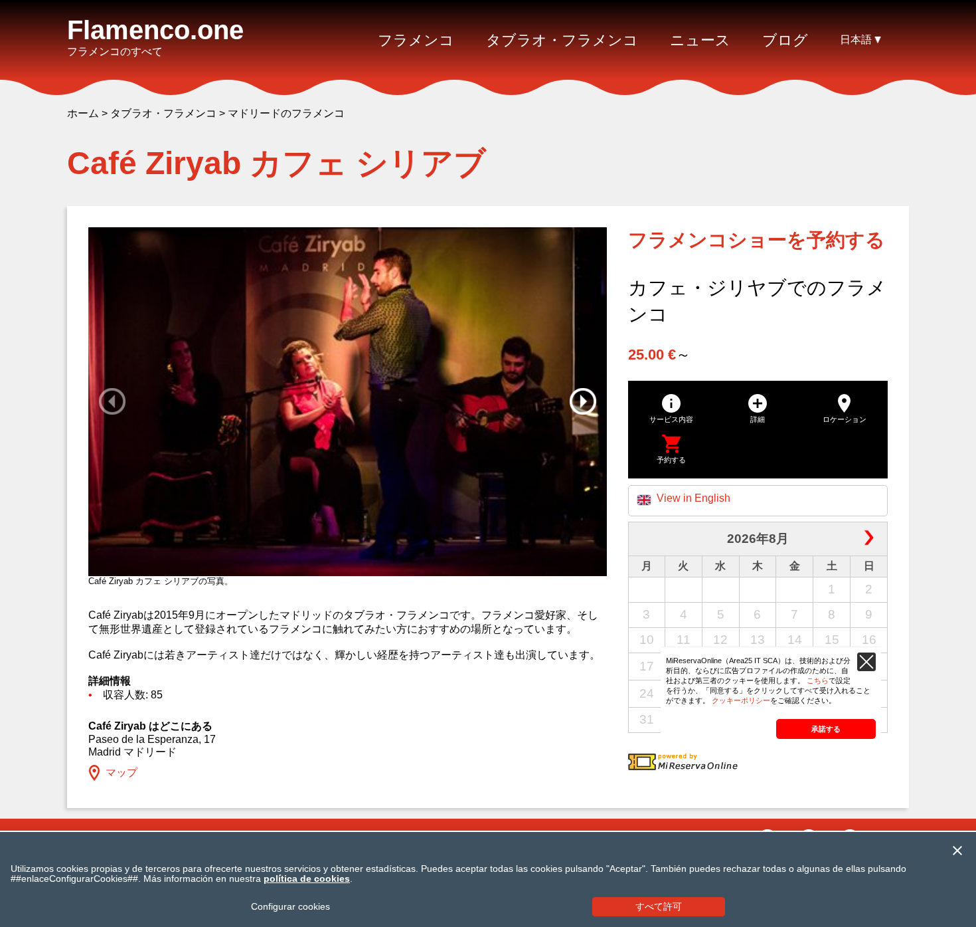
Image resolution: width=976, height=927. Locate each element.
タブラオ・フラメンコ (163, 113)
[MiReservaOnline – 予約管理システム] (683, 766)
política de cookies (307, 879)
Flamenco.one (155, 30)
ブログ (785, 40)
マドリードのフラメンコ (286, 113)
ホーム (83, 113)
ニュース (700, 40)
